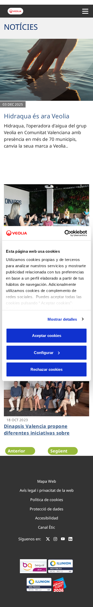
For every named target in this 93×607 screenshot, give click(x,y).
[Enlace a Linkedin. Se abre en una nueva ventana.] (70, 539)
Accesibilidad (46, 517)
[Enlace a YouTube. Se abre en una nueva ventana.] (63, 539)
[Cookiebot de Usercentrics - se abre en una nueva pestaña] (65, 233)
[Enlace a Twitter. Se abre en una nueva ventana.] (48, 539)
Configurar (43, 352)
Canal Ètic (46, 527)
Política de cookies (46, 499)
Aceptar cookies (46, 335)
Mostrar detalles (62, 319)
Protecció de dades (46, 508)
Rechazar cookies (46, 369)
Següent (58, 451)
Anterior (16, 451)
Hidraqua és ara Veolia (36, 116)
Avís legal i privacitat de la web (47, 490)
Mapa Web (46, 481)
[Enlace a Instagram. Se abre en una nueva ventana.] (55, 539)
